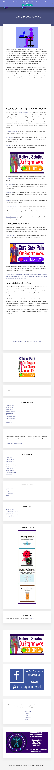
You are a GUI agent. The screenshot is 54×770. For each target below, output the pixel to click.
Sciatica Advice (9, 468)
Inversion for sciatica (11, 206)
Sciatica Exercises (10, 470)
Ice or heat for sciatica (11, 131)
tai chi (13, 178)
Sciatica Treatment (22, 341)
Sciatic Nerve (9, 474)
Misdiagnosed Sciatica (11, 416)
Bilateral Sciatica (10, 463)
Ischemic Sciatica (10, 459)
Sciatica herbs (9, 184)
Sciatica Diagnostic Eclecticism (13, 515)
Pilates (8, 178)
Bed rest (8, 200)
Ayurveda (8, 145)
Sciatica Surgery (9, 413)
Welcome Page (9, 488)
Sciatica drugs (9, 137)
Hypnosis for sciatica (11, 235)
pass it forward (31, 618)
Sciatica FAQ (9, 422)
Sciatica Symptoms (10, 407)
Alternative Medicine (10, 418)
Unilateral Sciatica (10, 461)
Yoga (43, 176)
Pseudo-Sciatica (9, 414)
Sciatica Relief (9, 466)
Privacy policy (29, 5)
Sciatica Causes (9, 409)
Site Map (8, 495)
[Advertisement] (27, 91)
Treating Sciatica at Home (34, 341)
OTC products (35, 139)
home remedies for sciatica (23, 112)
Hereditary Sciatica (10, 516)
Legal (7, 491)
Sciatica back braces (11, 217)
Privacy (7, 490)
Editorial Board (9, 493)
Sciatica (15, 341)
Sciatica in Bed (9, 513)
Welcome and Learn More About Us (14, 443)
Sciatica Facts (9, 457)
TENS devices (9, 192)
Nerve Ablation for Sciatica (12, 511)
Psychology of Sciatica (11, 472)
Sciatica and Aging (10, 509)
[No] (52, 3)
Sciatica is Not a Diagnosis (12, 465)
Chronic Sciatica (9, 420)
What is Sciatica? (10, 405)
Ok (23, 5)
